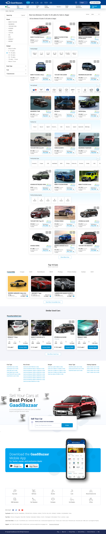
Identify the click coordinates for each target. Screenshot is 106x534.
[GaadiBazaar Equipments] (41, 2)
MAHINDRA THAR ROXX (85, 148)
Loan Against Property (94, 520)
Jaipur (67, 517)
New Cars (11, 11)
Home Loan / (66, 520)
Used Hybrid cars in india (12, 372)
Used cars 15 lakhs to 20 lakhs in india (57, 372)
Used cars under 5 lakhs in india (55, 366)
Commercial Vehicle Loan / (35, 520)
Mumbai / (28, 517)
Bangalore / (18, 517)
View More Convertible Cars (53, 302)
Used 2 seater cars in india (93, 366)
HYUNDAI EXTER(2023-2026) (38, 184)
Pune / (59, 517)
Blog (58, 531)
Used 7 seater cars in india (93, 372)
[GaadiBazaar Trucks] (37, 2)
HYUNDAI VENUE (58, 221)
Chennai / (13, 517)
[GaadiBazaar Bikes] (32, 2)
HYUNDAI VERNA (34, 245)
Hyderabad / (34, 517)
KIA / (48, 513)
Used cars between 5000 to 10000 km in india (33, 368)
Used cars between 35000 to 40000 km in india (34, 377)
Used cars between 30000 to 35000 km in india (34, 376)
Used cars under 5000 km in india (31, 366)
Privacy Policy (72, 531)
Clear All (23, 15)
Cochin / (43, 517)
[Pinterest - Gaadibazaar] (20, 510)
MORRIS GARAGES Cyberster (17, 293)
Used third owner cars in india (75, 370)
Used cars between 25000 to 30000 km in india (34, 374)
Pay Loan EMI (94, 7)
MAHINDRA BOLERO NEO (85, 74)
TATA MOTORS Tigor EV (37, 221)
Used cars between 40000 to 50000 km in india (34, 379)
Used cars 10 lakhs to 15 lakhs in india (57, 370)
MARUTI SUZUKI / (15, 513)
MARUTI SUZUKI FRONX (61, 184)
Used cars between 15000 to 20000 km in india (34, 372)
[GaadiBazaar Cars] (28, 2)
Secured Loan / (79, 520)
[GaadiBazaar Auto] (51, 2)
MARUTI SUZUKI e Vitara (37, 74)
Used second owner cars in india (76, 368)
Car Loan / (16, 520)
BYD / (50, 513)
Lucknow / (63, 517)
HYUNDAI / (35, 513)
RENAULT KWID (82, 337)
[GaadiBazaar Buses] (46, 2)
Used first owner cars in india (75, 366)
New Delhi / (23, 517)
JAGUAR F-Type (36, 293)
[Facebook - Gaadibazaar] (14, 510)
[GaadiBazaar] (14, 2)
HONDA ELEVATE (59, 148)
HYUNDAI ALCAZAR (84, 221)
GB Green (8, 6)
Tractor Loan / (59, 520)
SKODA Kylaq (82, 111)
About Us (64, 531)
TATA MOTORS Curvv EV (37, 148)
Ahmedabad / (54, 517)
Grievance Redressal (54, 524)
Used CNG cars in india (12, 370)
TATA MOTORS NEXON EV (86, 245)
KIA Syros (57, 111)
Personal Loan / (72, 520)
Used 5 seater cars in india (93, 370)
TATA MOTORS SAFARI (60, 74)
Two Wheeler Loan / (24, 520)
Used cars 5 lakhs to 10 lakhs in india (56, 368)
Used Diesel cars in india (12, 368)
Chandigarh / (48, 517)
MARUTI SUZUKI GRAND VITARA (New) (85, 37)
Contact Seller (23, 347)
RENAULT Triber (13, 337)
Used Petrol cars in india (12, 366)
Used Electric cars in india (13, 376)
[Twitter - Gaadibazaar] (17, 510)
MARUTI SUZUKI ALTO (38, 337)
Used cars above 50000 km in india (31, 381)
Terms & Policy (81, 531)
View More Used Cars (53, 354)
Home (7, 11)
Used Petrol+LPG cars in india (13, 374)
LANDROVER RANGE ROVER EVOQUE (66, 293)
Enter (67, 425)
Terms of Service (91, 531)
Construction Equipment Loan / (48, 520)
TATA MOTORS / (29, 513)
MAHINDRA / (22, 513)
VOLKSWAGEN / (65, 513)
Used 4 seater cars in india (93, 368)
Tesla (70, 513)
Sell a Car (37, 6)
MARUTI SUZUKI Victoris (37, 37)
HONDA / (40, 513)
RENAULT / (54, 513)
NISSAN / (59, 513)
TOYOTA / (44, 513)
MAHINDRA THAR (35, 111)
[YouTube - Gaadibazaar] (23, 510)
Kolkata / (39, 517)
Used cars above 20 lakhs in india (55, 374)
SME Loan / (86, 520)
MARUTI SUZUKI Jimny (85, 184)
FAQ (98, 531)
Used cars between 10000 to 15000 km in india (34, 370)
